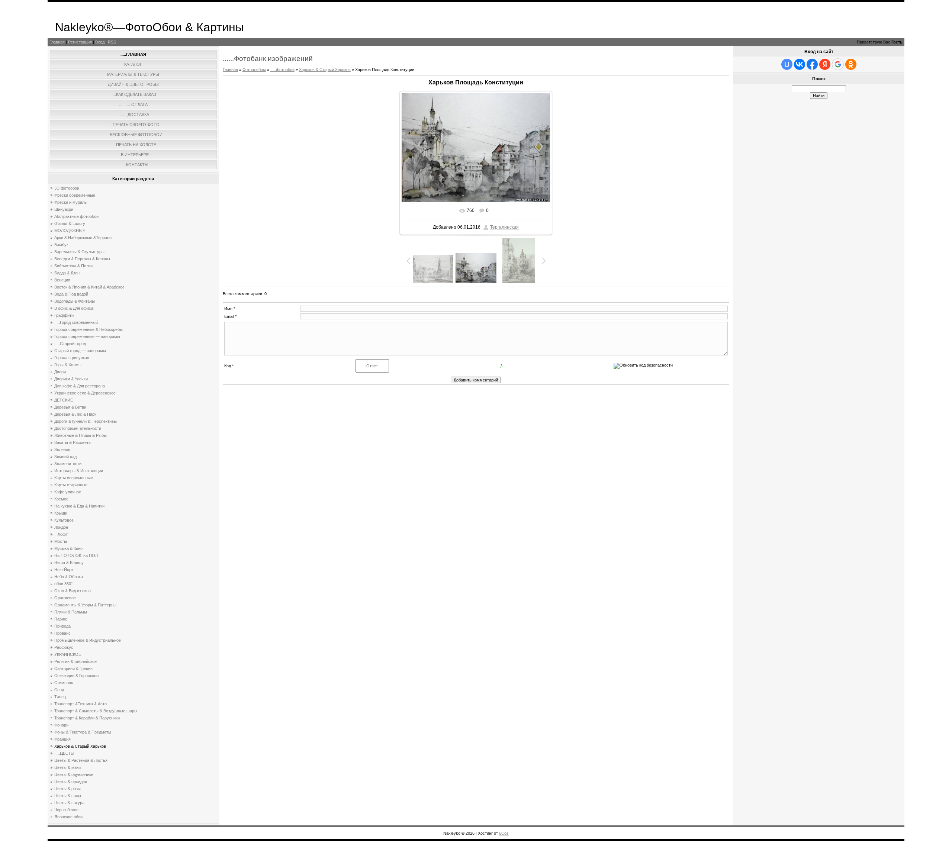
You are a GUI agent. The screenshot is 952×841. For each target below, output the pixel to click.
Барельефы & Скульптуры (79, 251)
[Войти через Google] (838, 64)
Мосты (60, 541)
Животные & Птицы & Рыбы (80, 435)
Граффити (64, 315)
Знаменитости (67, 463)
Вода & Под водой (71, 294)
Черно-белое (66, 810)
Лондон (61, 527)
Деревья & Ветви (70, 407)
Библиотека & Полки (73, 266)
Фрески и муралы (70, 202)
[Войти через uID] (786, 64)
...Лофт (61, 534)
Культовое (64, 520)
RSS (112, 42)
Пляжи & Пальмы (70, 612)
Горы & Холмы (67, 364)
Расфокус (63, 647)
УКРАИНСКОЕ (67, 654)
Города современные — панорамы (87, 336)
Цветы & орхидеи (70, 781)
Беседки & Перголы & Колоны (82, 259)
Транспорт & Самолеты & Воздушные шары (95, 711)
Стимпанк (63, 682)
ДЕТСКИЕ (63, 400)
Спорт (60, 689)
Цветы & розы (67, 788)
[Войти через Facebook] (812, 64)
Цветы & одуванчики (73, 774)
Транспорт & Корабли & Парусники (87, 718)
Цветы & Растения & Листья (80, 760)
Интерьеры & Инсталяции (78, 470)
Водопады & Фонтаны (74, 301)
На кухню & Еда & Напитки (79, 506)
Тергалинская (504, 227)
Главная (57, 42)
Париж (60, 619)
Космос (61, 499)
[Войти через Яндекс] (824, 64)
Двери (60, 372)
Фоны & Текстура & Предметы (82, 732)
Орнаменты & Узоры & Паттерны (85, 605)
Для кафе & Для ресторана (79, 386)
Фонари (61, 725)
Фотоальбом (254, 69)
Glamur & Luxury (69, 223)
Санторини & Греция (73, 668)
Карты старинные (70, 485)
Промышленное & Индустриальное (87, 640)
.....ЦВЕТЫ (64, 753)
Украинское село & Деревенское (85, 393)
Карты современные (73, 478)
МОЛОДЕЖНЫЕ (69, 230)
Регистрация (80, 42)
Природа (62, 626)
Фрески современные (74, 195)
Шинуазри (63, 209)
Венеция (62, 280)
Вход (99, 42)
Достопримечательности (77, 428)
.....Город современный (76, 322)
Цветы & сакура (69, 802)
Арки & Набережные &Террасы (83, 237)
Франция (62, 739)
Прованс (62, 633)
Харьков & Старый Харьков (80, 746)
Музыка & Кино (68, 548)
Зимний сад (65, 456)
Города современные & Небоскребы (88, 329)
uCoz (504, 833)
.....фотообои (282, 69)
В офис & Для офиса (73, 308)
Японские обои (68, 817)
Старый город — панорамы (80, 350)
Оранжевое (65, 598)
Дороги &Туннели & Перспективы (85, 421)
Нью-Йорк (63, 569)
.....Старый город (70, 343)
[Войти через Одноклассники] (850, 64)
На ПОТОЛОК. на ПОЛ (76, 555)
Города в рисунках (71, 357)
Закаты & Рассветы (72, 442)
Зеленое (62, 449)
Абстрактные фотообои (76, 216)
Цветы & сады (67, 795)
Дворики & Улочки (71, 379)
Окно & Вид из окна (72, 591)
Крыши (60, 513)
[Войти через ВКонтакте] (799, 64)
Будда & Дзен (67, 273)
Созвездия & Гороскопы (76, 675)
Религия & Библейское (75, 661)
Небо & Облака (68, 576)
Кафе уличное (67, 492)
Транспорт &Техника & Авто (80, 704)
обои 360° (63, 583)
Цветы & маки (67, 767)
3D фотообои (66, 188)
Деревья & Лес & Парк (75, 414)
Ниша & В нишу (69, 562)
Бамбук (61, 244)
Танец (60, 697)
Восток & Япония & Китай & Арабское (89, 287)
